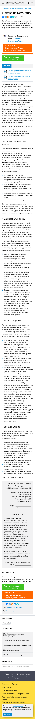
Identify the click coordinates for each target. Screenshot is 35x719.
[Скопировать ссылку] (16, 17)
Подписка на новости (9, 690)
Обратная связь (7, 687)
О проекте (5, 684)
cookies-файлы (18, 706)
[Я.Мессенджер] (13, 17)
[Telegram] (5, 17)
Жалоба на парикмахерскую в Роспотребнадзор (13, 635)
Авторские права (23, 694)
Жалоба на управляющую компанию (16, 640)
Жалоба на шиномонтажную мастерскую (17, 655)
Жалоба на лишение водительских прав (17, 645)
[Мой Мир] (11, 17)
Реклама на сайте (8, 694)
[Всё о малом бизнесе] (15, 3)
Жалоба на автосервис (11, 650)
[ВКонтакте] (3, 17)
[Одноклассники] (8, 17)
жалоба (7, 623)
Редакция (15, 684)
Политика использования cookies (13, 702)
